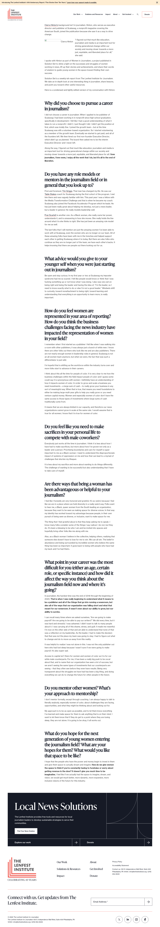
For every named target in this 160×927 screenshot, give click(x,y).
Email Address (100, 902)
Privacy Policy (117, 862)
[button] (157, 2)
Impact (107, 14)
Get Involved (126, 14)
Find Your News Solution (26, 831)
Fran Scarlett (50, 215)
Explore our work (23, 842)
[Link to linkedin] (127, 919)
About (115, 14)
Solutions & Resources (68, 869)
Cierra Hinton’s (51, 25)
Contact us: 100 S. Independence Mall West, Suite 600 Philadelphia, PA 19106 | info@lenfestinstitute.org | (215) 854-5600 (131, 871)
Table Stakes (50, 194)
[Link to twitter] (119, 919)
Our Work (76, 14)
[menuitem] (119, 919)
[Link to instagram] (136, 919)
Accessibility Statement (120, 865)
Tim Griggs (67, 191)
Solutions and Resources (94, 14)
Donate (147, 14)
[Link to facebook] (145, 919)
